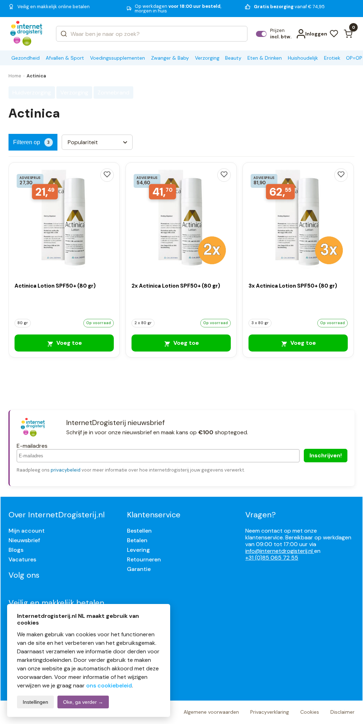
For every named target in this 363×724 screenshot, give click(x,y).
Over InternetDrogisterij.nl (57, 515)
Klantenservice (153, 515)
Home (15, 76)
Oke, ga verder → (83, 702)
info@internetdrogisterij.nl (279, 551)
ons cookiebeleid (109, 685)
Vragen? (260, 515)
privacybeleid (65, 470)
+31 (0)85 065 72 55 (271, 557)
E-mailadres (32, 446)
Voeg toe (68, 343)
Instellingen (35, 702)
